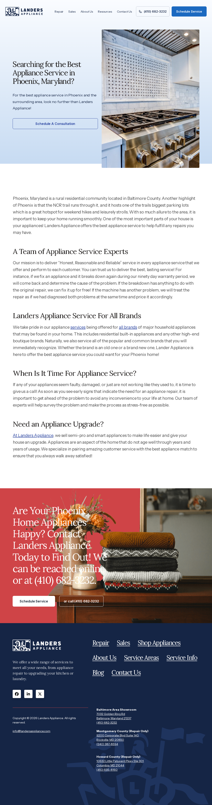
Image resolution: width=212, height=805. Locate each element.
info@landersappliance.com (31, 731)
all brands (128, 327)
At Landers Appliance (33, 435)
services (78, 327)
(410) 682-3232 (106, 722)
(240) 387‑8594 (107, 744)
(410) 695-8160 (107, 770)
